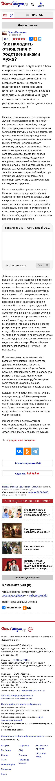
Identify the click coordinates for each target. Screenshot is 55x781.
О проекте (24, 745)
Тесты (4, 759)
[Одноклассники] (35, 39)
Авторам (23, 755)
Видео (4, 774)
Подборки (6, 750)
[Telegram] (39, 39)
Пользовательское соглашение (16, 698)
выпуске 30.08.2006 (38, 492)
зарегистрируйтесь (13, 595)
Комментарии (8, 764)
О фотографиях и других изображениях (21, 704)
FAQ (21, 750)
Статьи (4, 755)
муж (20, 440)
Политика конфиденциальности (17, 695)
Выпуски (5, 745)
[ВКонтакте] (31, 39)
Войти (41, 5)
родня (12, 440)
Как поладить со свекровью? (34, 547)
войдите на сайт (38, 595)
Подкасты (6, 769)
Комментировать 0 (28, 463)
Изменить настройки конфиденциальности (22, 736)
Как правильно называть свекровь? (37, 530)
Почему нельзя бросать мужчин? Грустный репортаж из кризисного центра (38, 564)
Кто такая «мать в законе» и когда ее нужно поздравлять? (37, 512)
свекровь (29, 440)
